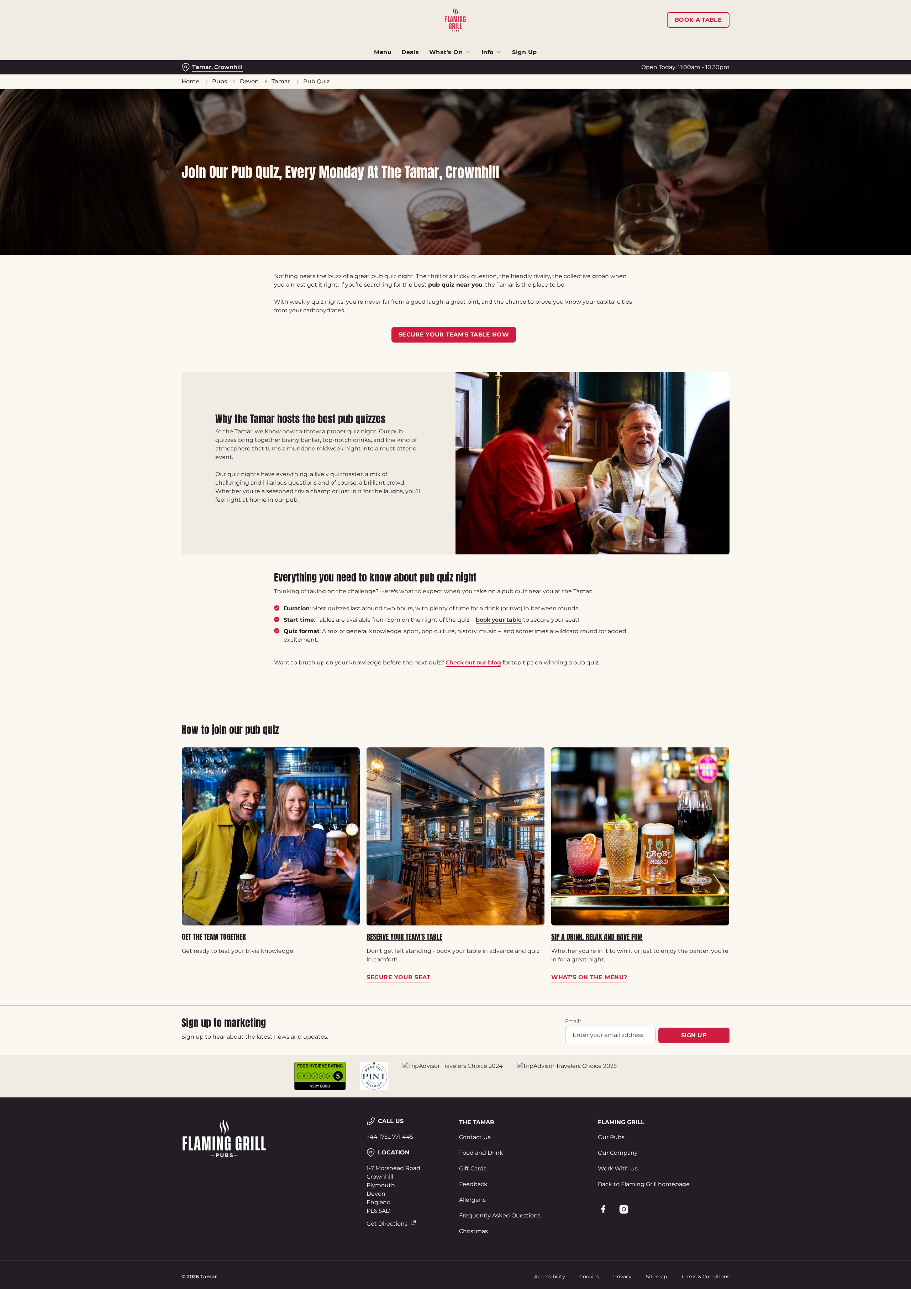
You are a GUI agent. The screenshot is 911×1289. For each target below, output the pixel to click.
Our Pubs (611, 1137)
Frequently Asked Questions (500, 1215)
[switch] (367, 66)
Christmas (473, 1231)
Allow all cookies (689, 19)
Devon (249, 81)
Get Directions (387, 1223)
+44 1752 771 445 (390, 1136)
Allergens (472, 1199)
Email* (573, 1021)
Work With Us (618, 1168)
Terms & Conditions (705, 1276)
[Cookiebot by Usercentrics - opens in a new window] (208, 66)
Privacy (622, 1276)
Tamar (281, 81)
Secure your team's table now (454, 334)
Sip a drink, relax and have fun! (597, 937)
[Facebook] (603, 1209)
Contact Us (475, 1137)
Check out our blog (473, 662)
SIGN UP (694, 1035)
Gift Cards (472, 1168)
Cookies (589, 1276)
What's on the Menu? (640, 836)
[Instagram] (623, 1209)
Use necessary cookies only (689, 42)
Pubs (219, 81)
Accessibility (549, 1276)
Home (190, 81)
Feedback (473, 1184)
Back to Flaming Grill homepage (644, 1184)
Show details (533, 66)
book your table (499, 619)
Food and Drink (481, 1152)
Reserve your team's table (404, 937)
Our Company (618, 1152)
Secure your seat (455, 836)
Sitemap (656, 1276)
